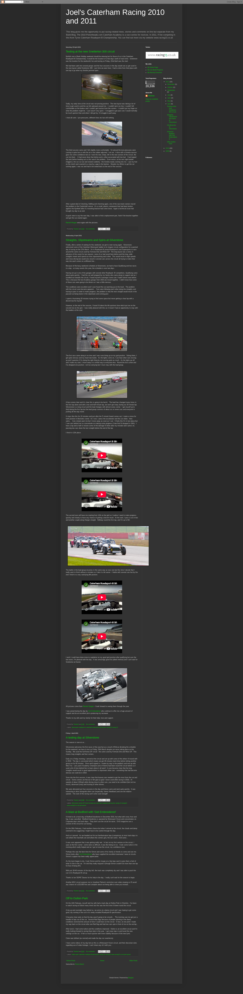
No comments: (90, 229)
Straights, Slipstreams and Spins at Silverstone (94, 240)
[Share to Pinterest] (109, 229)
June (169, 98)
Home (102, 961)
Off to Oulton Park (77, 898)
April (169, 104)
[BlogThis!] (101, 229)
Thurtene (151, 96)
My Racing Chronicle (154, 72)
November (171, 84)
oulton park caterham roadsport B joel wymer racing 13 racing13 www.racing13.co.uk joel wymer (101, 954)
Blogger (130, 978)
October (170, 87)
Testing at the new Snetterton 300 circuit (90, 51)
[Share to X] (104, 229)
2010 (168, 148)
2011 (168, 82)
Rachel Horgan (71, 223)
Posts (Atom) (79, 964)
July (169, 95)
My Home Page (152, 67)
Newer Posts (70, 961)
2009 (168, 151)
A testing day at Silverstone (82, 737)
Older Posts (133, 961)
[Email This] (99, 229)
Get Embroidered (94, 711)
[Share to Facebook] (106, 229)
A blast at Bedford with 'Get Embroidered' (91, 812)
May (169, 101)
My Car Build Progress (155, 70)
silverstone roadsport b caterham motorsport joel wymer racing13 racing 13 (95, 727)
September (171, 90)
